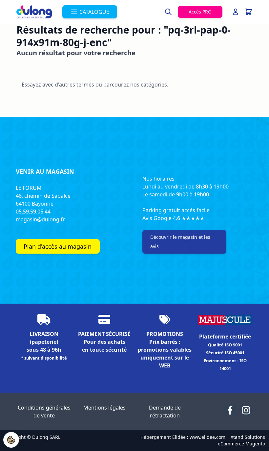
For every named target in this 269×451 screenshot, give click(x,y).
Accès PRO (200, 12)
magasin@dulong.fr (40, 219)
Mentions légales (104, 407)
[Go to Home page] (34, 11)
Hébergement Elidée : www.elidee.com (182, 437)
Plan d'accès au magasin (58, 246)
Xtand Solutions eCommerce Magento (241, 440)
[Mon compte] (235, 12)
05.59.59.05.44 (33, 211)
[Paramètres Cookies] (11, 440)
